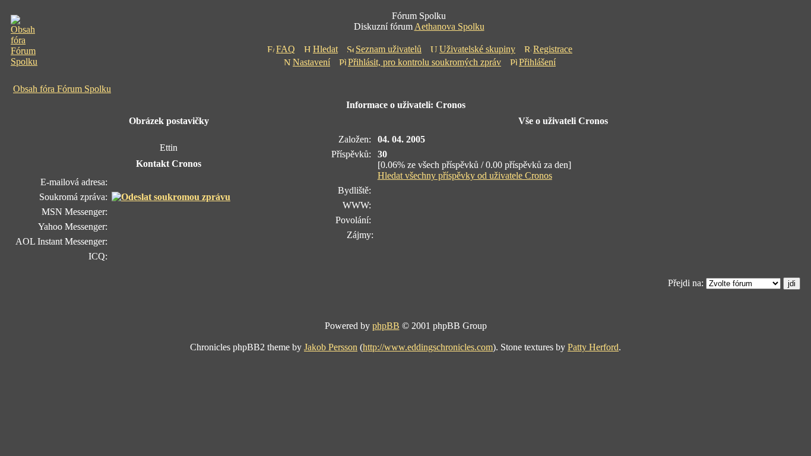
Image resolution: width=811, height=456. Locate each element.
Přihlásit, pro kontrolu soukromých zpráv (424, 62)
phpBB (386, 326)
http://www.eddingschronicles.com (428, 347)
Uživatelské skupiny (477, 49)
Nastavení (311, 62)
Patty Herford (593, 347)
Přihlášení (537, 62)
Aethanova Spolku (449, 26)
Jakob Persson (330, 347)
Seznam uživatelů (389, 49)
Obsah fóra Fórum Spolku (62, 89)
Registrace (552, 49)
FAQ (285, 49)
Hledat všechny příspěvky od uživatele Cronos (465, 175)
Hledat (325, 49)
